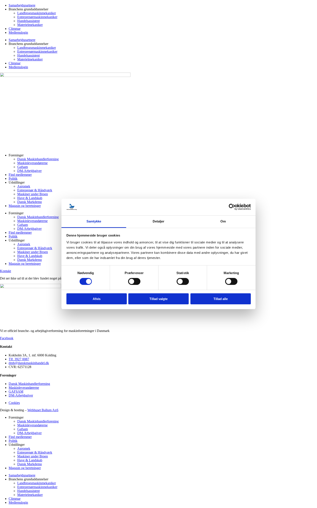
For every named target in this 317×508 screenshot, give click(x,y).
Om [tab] (223, 221)
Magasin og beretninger (25, 206)
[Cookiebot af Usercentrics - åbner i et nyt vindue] (232, 207)
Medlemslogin (18, 32)
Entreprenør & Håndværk (34, 190)
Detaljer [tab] (159, 221)
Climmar (14, 28)
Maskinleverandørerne (32, 163)
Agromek (23, 186)
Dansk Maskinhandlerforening (38, 159)
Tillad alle (220, 299)
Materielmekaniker (30, 25)
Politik (13, 178)
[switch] (134, 281)
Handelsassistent (28, 21)
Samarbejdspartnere (22, 5)
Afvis (96, 299)
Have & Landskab (29, 198)
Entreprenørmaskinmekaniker (37, 17)
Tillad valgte (158, 299)
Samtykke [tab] (93, 221)
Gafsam (22, 167)
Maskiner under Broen (32, 194)
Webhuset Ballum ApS (42, 410)
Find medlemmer (20, 174)
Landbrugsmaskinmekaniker (36, 13)
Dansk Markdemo (29, 202)
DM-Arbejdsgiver (29, 171)
